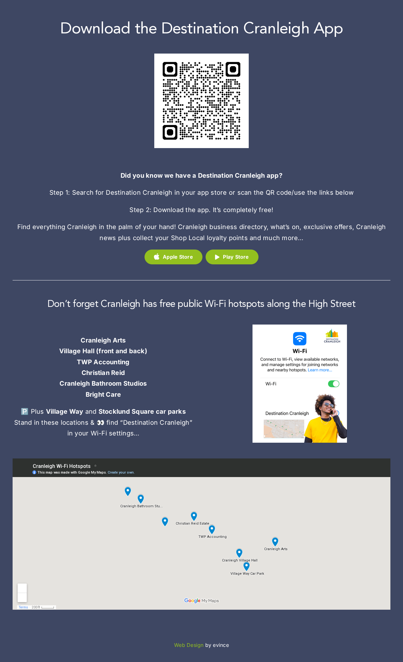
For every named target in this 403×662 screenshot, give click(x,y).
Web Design (188, 645)
